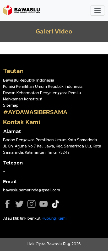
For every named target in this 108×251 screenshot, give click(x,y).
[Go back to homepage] (21, 10)
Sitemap (11, 105)
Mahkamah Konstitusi (22, 99)
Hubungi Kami (54, 218)
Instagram (31, 204)
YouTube (43, 204)
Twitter (19, 204)
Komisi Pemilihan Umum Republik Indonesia (43, 86)
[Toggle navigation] (97, 10)
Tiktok (55, 204)
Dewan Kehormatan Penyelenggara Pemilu (42, 92)
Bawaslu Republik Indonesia (28, 80)
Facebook (7, 204)
